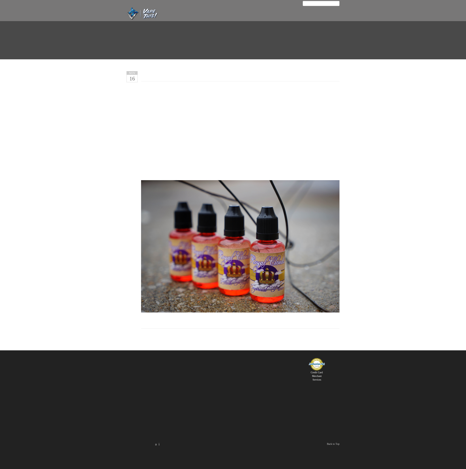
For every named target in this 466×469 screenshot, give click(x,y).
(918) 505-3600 (328, 14)
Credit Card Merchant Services (317, 376)
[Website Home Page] (146, 13)
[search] (337, 3)
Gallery (288, 14)
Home (193, 14)
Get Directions (267, 393)
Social (301, 14)
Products (220, 14)
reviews (205, 14)
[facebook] (296, 4)
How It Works (238, 14)
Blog (312, 14)
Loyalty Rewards (269, 14)
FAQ (252, 14)
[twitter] (159, 444)
